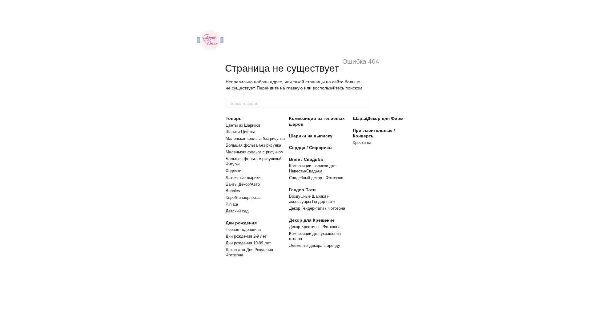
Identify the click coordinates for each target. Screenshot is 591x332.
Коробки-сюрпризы (243, 197)
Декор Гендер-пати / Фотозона (317, 208)
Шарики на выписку (310, 135)
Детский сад (237, 211)
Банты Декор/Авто (243, 184)
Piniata (232, 204)
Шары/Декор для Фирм (378, 118)
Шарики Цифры (240, 131)
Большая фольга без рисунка (253, 145)
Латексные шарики (243, 177)
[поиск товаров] (362, 103)
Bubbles (233, 190)
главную (294, 87)
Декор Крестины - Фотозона (314, 226)
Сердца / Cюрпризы (310, 147)
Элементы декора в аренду (314, 245)
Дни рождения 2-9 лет (246, 236)
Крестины (362, 142)
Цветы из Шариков (243, 125)
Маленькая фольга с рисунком (254, 152)
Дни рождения (241, 222)
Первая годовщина (243, 229)
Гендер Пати (302, 189)
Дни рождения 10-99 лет (248, 243)
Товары (234, 118)
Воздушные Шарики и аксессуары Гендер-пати (312, 199)
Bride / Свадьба (306, 159)
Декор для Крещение (312, 220)
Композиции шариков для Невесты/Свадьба (312, 168)
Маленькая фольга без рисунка (255, 138)
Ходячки (233, 170)
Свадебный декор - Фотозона (316, 178)
